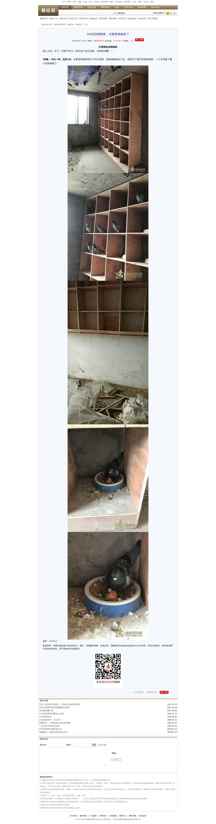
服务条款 (83, 816)
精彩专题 (105, 7)
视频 (80, 2)
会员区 (146, 2)
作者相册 (142, 7)
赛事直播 (104, 2)
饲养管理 (83, 18)
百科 (134, 2)
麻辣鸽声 (44, 18)
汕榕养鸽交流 (98, 41)
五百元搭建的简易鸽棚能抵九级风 (54, 707)
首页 (64, 2)
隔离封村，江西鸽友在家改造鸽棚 (54, 723)
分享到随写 (138, 692)
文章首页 (65, 7)
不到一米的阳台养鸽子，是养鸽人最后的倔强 (59, 704)
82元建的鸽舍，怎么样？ (50, 720)
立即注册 (102, 745)
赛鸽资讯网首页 (60, 24)
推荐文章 (78, 7)
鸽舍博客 (127, 2)
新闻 (69, 2)
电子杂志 (155, 7)
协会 (90, 2)
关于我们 (73, 816)
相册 (140, 2)
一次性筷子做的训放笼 (49, 726)
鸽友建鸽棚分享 (46, 710)
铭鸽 (111, 2)
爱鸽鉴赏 (132, 18)
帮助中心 (122, 816)
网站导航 (132, 816)
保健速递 (93, 18)
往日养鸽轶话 (45, 717)
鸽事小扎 (54, 18)
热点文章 (92, 7)
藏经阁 (70, 24)
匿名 (114, 753)
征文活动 (128, 7)
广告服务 (93, 816)
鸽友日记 (73, 18)
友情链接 (113, 816)
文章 (74, 2)
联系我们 (103, 816)
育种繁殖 (113, 18)
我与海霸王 (153, 18)
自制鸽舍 (53, 641)
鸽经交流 (63, 18)
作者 (117, 7)
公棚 (85, 2)
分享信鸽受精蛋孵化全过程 (51, 714)
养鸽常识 (122, 18)
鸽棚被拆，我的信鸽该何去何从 (53, 732)
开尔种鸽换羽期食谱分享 (50, 729)
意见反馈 (142, 816)
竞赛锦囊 (103, 18)
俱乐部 (96, 2)
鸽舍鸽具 (142, 18)
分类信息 (118, 2)
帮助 (152, 2)
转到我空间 (151, 692)
